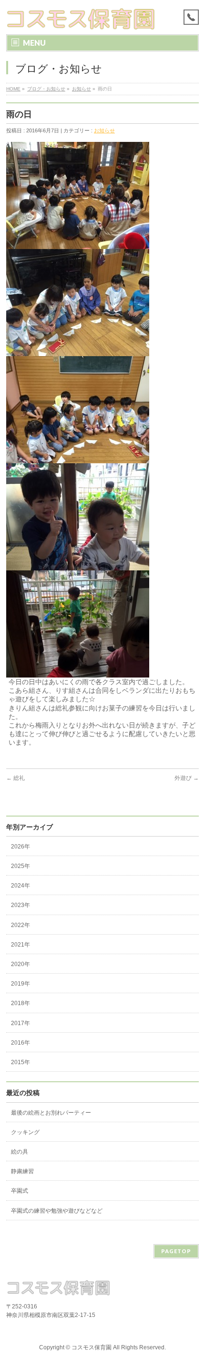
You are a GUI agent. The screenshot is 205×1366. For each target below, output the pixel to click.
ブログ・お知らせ (46, 88)
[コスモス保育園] (81, 18)
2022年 (20, 925)
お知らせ (81, 88)
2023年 (20, 905)
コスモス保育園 (92, 1347)
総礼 (15, 778)
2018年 (20, 1003)
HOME (13, 88)
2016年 (20, 1042)
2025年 (20, 866)
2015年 (20, 1062)
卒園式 (19, 1190)
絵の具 (19, 1151)
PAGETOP (176, 1251)
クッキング (25, 1132)
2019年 (20, 983)
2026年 (20, 846)
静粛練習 (22, 1171)
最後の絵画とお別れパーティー (51, 1112)
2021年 (20, 944)
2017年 (20, 1023)
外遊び (186, 778)
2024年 (20, 885)
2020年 (20, 964)
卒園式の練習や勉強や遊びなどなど (56, 1210)
